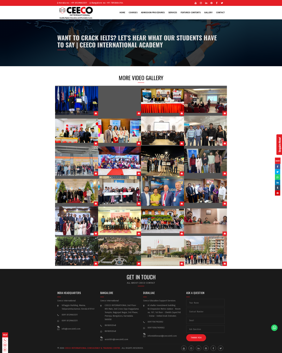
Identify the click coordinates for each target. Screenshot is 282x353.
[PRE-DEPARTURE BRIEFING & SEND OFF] (119, 161)
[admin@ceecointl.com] (5, 345)
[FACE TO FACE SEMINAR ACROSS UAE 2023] (205, 101)
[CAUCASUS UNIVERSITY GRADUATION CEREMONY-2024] (76, 101)
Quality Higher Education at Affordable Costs (75, 18)
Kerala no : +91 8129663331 (73, 3)
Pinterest (211, 2)
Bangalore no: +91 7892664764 (107, 3)
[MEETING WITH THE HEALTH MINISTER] (205, 191)
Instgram (201, 2)
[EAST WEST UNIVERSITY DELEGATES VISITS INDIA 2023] (162, 101)
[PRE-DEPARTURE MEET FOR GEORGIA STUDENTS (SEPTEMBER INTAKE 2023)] (119, 101)
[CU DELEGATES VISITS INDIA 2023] (119, 131)
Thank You (196, 337)
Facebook (216, 2)
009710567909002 (156, 327)
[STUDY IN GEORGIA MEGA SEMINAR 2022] (76, 221)
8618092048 (110, 325)
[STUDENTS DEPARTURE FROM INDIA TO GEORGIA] (205, 161)
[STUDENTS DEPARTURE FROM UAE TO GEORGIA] (119, 191)
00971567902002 (155, 322)
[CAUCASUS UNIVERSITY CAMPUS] (119, 251)
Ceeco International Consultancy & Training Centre (92, 348)
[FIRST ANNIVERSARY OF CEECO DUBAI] (76, 131)
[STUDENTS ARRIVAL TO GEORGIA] (76, 191)
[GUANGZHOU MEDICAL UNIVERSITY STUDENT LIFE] (205, 251)
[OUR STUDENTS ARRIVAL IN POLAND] (205, 131)
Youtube (195, 2)
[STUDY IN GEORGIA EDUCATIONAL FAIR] (162, 191)
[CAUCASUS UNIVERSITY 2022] (162, 221)
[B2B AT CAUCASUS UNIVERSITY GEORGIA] (162, 131)
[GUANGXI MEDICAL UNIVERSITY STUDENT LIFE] (76, 251)
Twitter (222, 2)
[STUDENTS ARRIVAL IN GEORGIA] (76, 161)
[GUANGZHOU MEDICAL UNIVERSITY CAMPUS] (162, 251)
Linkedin (206, 2)
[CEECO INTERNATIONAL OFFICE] (205, 221)
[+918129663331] (5, 340)
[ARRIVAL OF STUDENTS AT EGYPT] (162, 161)
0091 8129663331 (70, 315)
